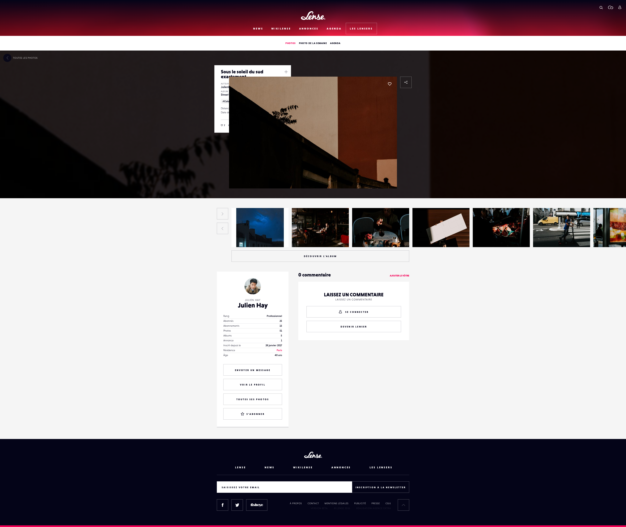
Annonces (309, 28)
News (258, 28)
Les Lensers (361, 28)
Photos (290, 43)
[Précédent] (222, 228)
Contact (313, 503)
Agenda (334, 28)
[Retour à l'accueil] (313, 15)
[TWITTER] (237, 505)
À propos (296, 503)
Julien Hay (253, 305)
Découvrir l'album (320, 256)
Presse (376, 503)
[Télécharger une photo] (610, 7)
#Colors (227, 101)
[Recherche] (601, 7)
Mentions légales (337, 503)
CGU (388, 503)
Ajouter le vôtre (399, 275)
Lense (240, 467)
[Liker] (389, 84)
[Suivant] (222, 213)
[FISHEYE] (256, 505)
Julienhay (227, 87)
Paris (279, 350)
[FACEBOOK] (222, 505)
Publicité (360, 503)
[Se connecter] (619, 7)
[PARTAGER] (406, 82)
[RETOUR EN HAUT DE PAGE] (403, 505)
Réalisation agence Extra (373, 508)
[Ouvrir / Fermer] (286, 72)
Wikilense (281, 28)
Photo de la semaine (313, 43)
